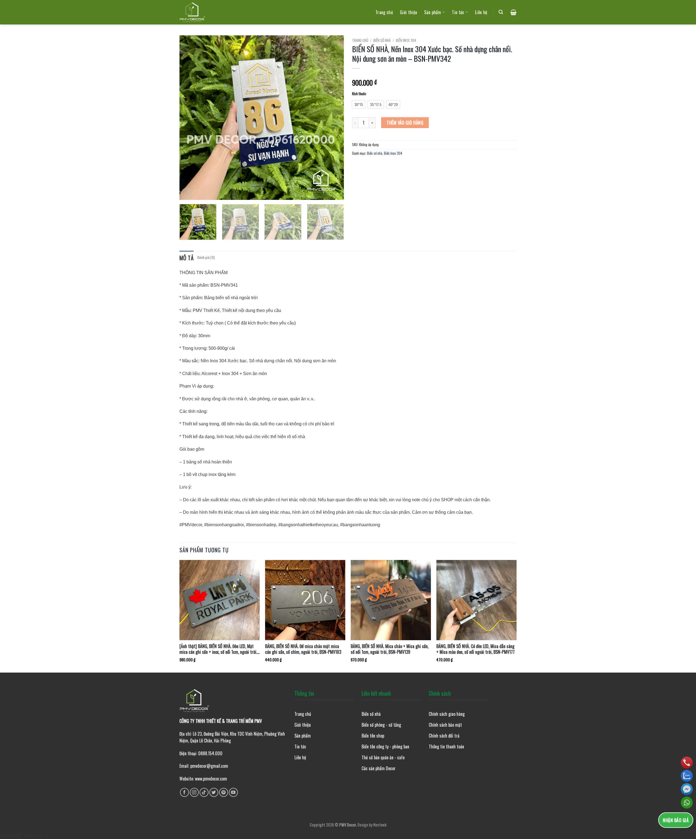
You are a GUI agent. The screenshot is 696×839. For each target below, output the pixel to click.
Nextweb (380, 825)
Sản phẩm (432, 12)
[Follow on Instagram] (194, 792)
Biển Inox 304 (406, 40)
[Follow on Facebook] (184, 792)
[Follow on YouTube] (233, 792)
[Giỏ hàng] (513, 12)
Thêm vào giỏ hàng (405, 122)
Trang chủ (384, 12)
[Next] (334, 117)
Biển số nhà (382, 40)
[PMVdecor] (192, 12)
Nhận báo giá (676, 820)
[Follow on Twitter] (213, 792)
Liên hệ (481, 12)
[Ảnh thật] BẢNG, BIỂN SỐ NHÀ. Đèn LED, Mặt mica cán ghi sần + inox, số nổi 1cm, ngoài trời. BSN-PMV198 (218, 649)
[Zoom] (186, 193)
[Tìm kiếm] (501, 12)
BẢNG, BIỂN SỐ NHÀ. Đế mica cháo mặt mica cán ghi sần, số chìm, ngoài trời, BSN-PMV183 (303, 649)
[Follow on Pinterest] (223, 792)
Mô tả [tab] (186, 258)
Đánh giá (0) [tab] (206, 257)
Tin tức (458, 12)
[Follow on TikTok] (204, 792)
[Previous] (189, 117)
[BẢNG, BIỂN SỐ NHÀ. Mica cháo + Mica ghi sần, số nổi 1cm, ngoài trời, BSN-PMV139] (391, 600)
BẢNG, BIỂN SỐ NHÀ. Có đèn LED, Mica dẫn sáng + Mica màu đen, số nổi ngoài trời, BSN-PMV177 (475, 649)
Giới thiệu (408, 12)
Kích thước (359, 94)
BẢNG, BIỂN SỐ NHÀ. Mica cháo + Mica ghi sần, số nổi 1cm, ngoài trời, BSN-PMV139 (389, 649)
